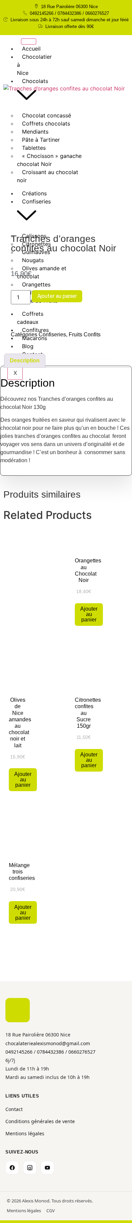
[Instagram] (30, 1167)
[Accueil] (17, 1010)
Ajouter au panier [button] (88, 614)
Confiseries (52, 334)
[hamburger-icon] (28, 41)
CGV (50, 1210)
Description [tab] (25, 360)
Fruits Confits (85, 334)
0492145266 (18, 1052)
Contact (14, 1109)
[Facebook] (12, 1167)
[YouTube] (47, 1167)
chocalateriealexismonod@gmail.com (47, 1043)
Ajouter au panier (57, 296)
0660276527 (81, 1052)
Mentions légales (24, 1133)
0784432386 (50, 1052)
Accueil (31, 48)
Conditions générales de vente (40, 1121)
